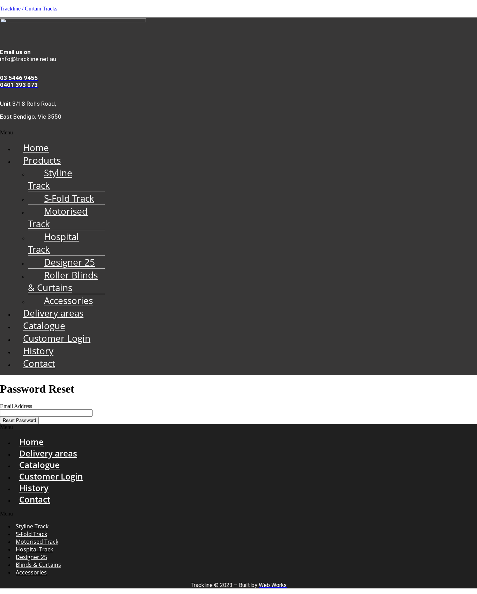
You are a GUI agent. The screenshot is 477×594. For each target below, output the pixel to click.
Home (36, 147)
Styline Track (50, 179)
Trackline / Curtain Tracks (28, 9)
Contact (39, 363)
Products (42, 160)
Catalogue (44, 325)
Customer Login (56, 338)
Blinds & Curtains (38, 565)
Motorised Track (58, 217)
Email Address (16, 406)
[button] (238, 132)
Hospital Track (53, 242)
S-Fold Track (69, 198)
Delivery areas (53, 313)
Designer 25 (69, 262)
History (38, 350)
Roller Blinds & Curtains (63, 281)
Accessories (68, 300)
